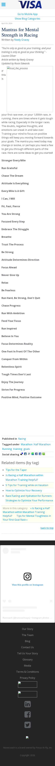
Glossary (28, 659)
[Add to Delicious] (21, 454)
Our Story (27, 629)
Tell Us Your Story (27, 653)
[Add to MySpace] (40, 454)
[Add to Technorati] (43, 454)
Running (7, 449)
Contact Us (27, 647)
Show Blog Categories (27, 18)
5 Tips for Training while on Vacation (27, 485)
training (17, 449)
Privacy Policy (27, 678)
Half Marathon (42, 444)
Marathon (26, 444)
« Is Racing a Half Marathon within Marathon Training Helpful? (26, 512)
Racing (22, 438)
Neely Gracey (21, 39)
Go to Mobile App (28, 14)
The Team (27, 635)
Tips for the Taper (16, 470)
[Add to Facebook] (36, 454)
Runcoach (7, 618)
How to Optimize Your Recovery (24, 490)
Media (27, 665)
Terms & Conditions (27, 671)
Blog (27, 641)
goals (27, 449)
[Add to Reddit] (29, 454)
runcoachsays (22, 618)
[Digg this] (25, 454)
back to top (46, 528)
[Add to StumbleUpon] (32, 454)
